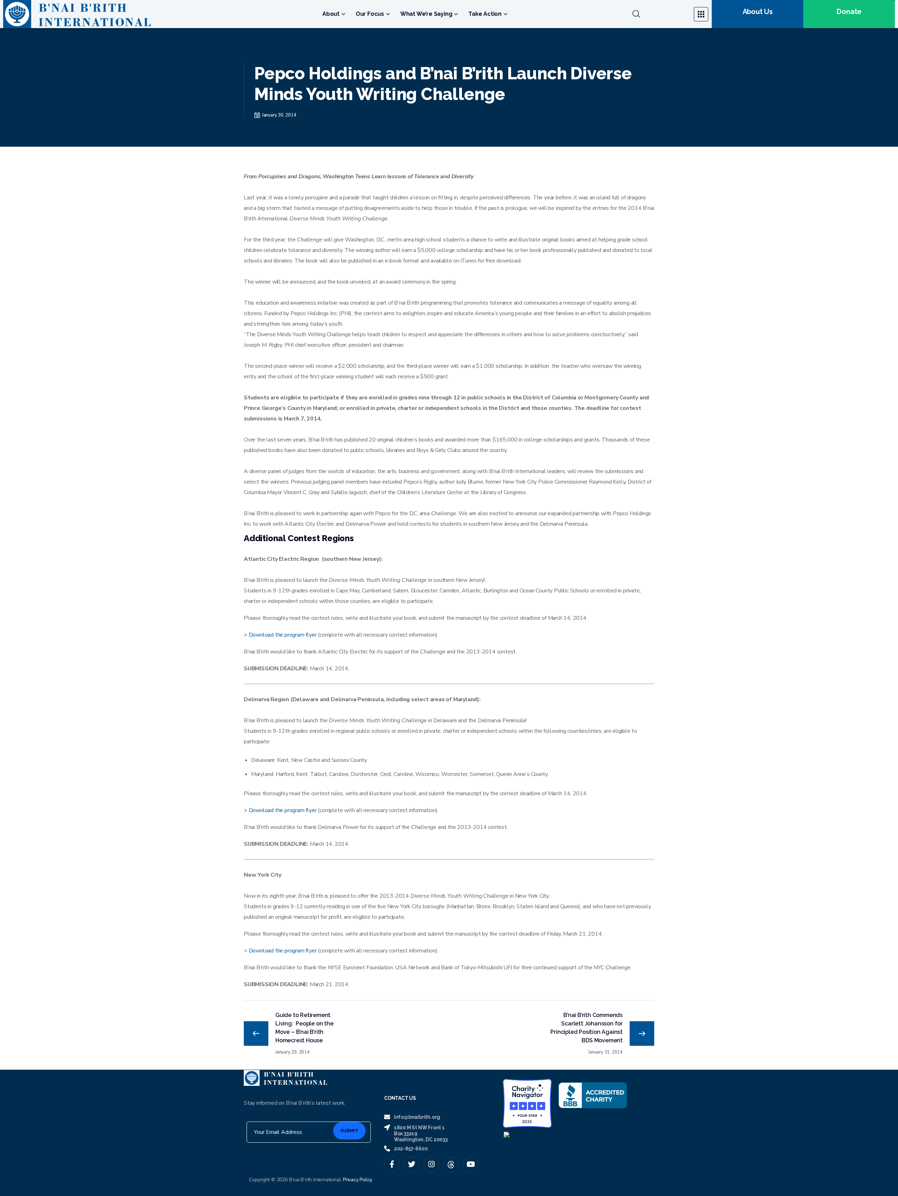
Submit (349, 1130)
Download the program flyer (283, 635)
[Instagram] (431, 1164)
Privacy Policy (357, 1179)
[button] (658, 14)
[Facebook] (392, 1164)
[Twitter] (412, 1164)
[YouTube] (470, 1164)
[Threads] (451, 1164)
